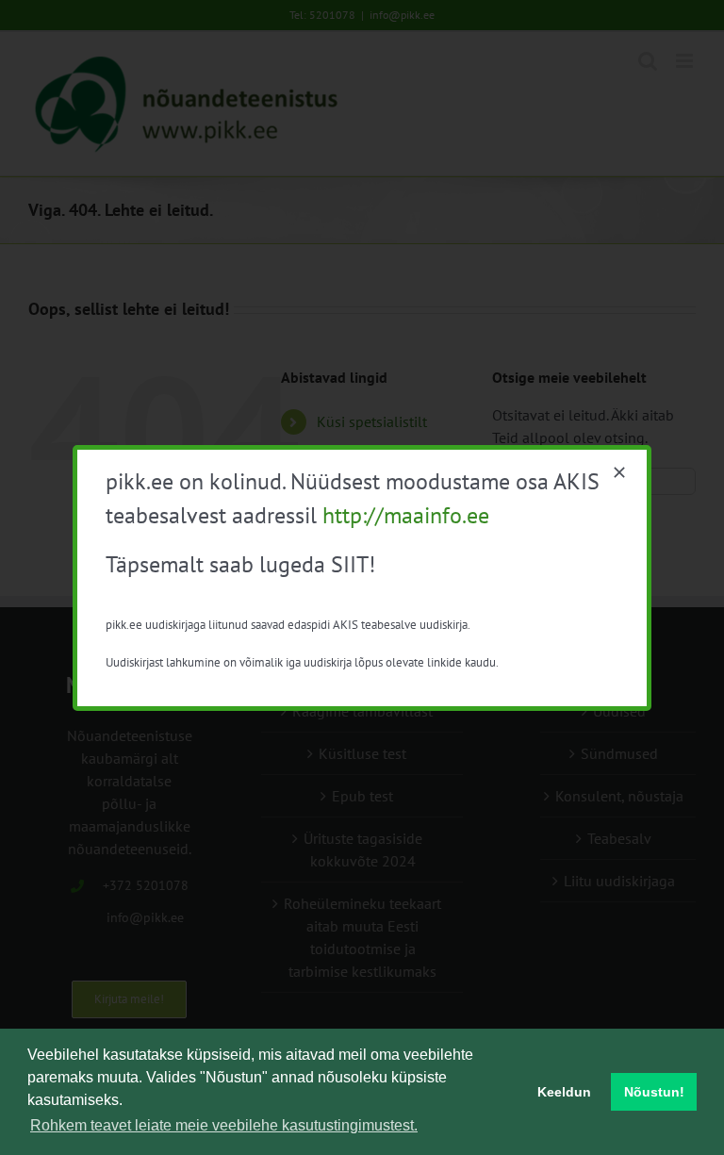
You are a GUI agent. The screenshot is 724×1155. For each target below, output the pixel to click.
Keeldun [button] (564, 1091)
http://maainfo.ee (405, 515)
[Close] (619, 472)
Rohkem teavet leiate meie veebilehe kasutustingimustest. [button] (224, 1125)
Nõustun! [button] (654, 1091)
